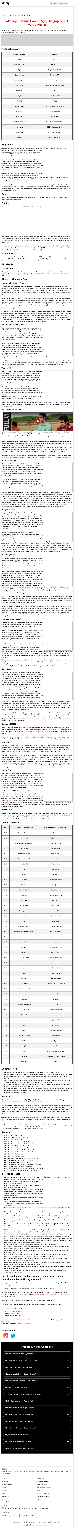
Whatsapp (45, 1508)
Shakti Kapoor (9, 568)
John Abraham (25, 731)
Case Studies (6, 1502)
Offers (4, 1499)
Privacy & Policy (42, 1484)
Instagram (7, 1508)
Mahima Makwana (46, 1294)
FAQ (3, 1494)
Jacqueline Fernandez (46, 731)
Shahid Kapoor (28, 630)
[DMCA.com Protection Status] (37, 1525)
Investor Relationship (43, 1487)
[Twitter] (12, 1338)
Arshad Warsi (18, 566)
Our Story (5, 1481)
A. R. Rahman (13, 396)
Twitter (36, 1508)
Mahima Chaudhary (58, 1294)
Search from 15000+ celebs (60, 3)
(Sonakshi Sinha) (10, 800)
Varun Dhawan (34, 731)
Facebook (27, 1508)
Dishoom (4, 737)
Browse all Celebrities (43, 1494)
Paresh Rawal (5, 634)
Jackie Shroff (10, 566)
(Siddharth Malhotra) (33, 800)
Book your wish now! (25, 1323)
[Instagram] (5, 1338)
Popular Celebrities (13, 15)
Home (3, 15)
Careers (39, 1499)
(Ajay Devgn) (51, 815)
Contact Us (5, 1496)
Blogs (4, 1487)
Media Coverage (7, 1484)
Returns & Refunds (43, 1496)
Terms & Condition (42, 1481)
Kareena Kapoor (38, 630)
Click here (9, 1309)
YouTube (17, 1508)
